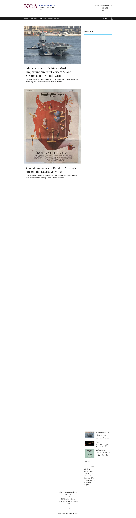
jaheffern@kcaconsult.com (103, 5)
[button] (111, 19)
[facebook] (103, 19)
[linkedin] (106, 19)
